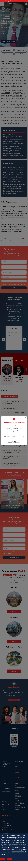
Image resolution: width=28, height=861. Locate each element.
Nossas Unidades (20, 1)
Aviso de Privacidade (7, 847)
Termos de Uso (20, 847)
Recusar (3, 858)
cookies (9, 835)
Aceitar (9, 858)
